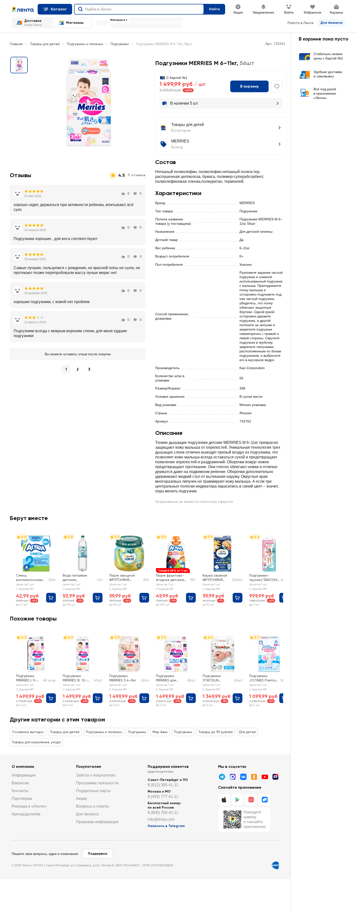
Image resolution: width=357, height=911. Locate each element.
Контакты (20, 791)
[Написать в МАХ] (233, 777)
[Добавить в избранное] (276, 86)
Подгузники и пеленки (85, 44)
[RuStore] (265, 799)
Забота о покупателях (95, 775)
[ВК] (243, 777)
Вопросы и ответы (92, 806)
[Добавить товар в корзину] (51, 598)
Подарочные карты (93, 791)
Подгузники (119, 44)
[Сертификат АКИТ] (275, 865)
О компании (23, 766)
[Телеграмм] (222, 777)
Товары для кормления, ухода (36, 742)
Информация (24, 775)
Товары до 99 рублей (215, 732)
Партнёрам (22, 798)
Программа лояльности (97, 783)
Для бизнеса (331, 23)
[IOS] (224, 799)
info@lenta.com (161, 819)
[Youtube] (265, 777)
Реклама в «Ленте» (29, 806)
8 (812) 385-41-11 (163, 785)
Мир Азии (160, 732)
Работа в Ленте (301, 23)
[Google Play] (237, 799)
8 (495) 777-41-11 (163, 797)
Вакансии (20, 783)
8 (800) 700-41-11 (163, 813)
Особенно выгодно (28, 732)
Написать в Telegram (166, 826)
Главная (16, 44)
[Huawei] (251, 799)
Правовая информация (97, 822)
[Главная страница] (23, 9)
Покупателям (88, 766)
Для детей (247, 732)
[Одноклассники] (254, 777)
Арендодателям (26, 814)
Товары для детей (45, 44)
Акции (81, 798)
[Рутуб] (275, 777)
